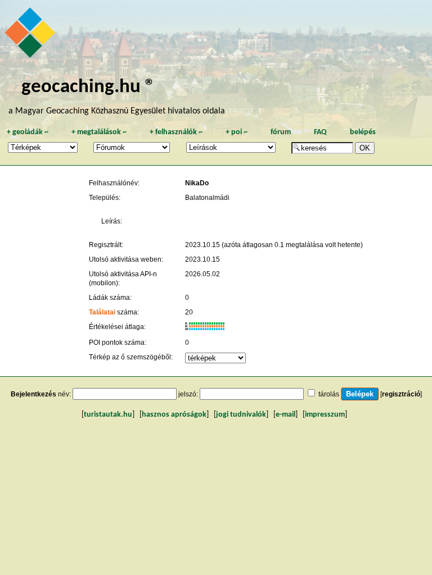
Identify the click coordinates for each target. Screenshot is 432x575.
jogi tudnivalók (241, 414)
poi (236, 132)
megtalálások (99, 132)
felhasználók (176, 132)
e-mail (285, 414)
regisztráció (401, 394)
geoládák (27, 132)
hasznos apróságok (174, 414)
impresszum (325, 414)
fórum (281, 132)
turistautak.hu (108, 414)
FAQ (320, 132)
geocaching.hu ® (88, 87)
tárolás (328, 394)
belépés (363, 132)
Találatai (102, 312)
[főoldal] (31, 35)
